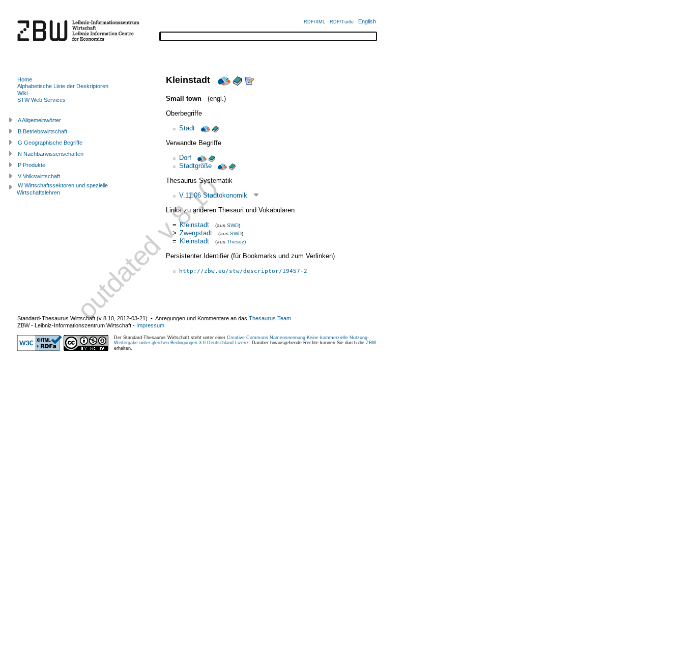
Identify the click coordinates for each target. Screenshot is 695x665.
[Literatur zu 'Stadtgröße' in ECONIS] (232, 166)
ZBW (371, 342)
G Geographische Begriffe (50, 143)
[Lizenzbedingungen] (86, 349)
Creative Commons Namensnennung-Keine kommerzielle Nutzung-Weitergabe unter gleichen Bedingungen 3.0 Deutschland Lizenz (241, 340)
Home (24, 79)
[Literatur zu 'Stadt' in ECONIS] (215, 128)
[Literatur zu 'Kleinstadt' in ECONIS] (237, 80)
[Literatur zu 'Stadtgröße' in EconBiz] (221, 166)
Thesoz (235, 241)
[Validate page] (39, 349)
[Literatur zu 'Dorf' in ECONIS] (212, 157)
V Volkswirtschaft (39, 176)
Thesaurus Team (270, 318)
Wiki (22, 93)
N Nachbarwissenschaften (50, 154)
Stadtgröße (195, 166)
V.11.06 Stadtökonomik (213, 195)
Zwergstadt (196, 233)
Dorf (185, 157)
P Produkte (31, 165)
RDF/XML (314, 21)
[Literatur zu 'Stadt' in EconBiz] (204, 128)
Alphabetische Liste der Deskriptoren (62, 86)
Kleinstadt (194, 225)
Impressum (150, 325)
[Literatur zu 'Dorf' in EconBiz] (201, 157)
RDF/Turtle (342, 21)
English (367, 21)
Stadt (187, 128)
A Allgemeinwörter (39, 120)
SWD (233, 225)
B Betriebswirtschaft (42, 131)
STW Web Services (41, 100)
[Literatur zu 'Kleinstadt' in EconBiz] (222, 80)
